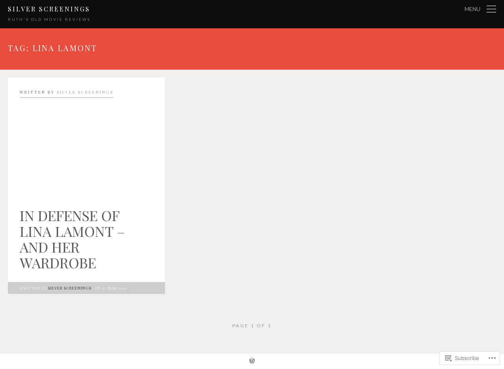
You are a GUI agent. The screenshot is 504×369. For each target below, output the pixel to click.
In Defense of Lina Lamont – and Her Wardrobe (72, 239)
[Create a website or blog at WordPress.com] (252, 361)
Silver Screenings (49, 9)
